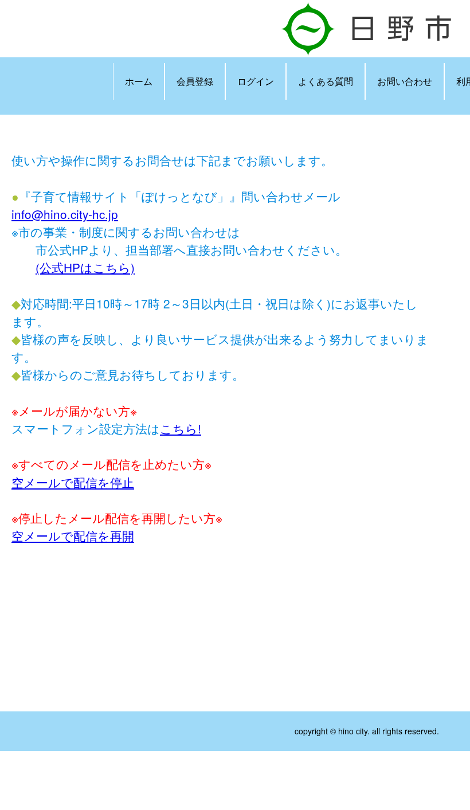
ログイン (255, 81)
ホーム (138, 81)
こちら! (180, 428)
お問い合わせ (404, 81)
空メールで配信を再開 (72, 535)
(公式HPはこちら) (85, 267)
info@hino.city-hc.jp (64, 213)
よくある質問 (325, 81)
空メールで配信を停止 (72, 482)
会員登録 (195, 81)
